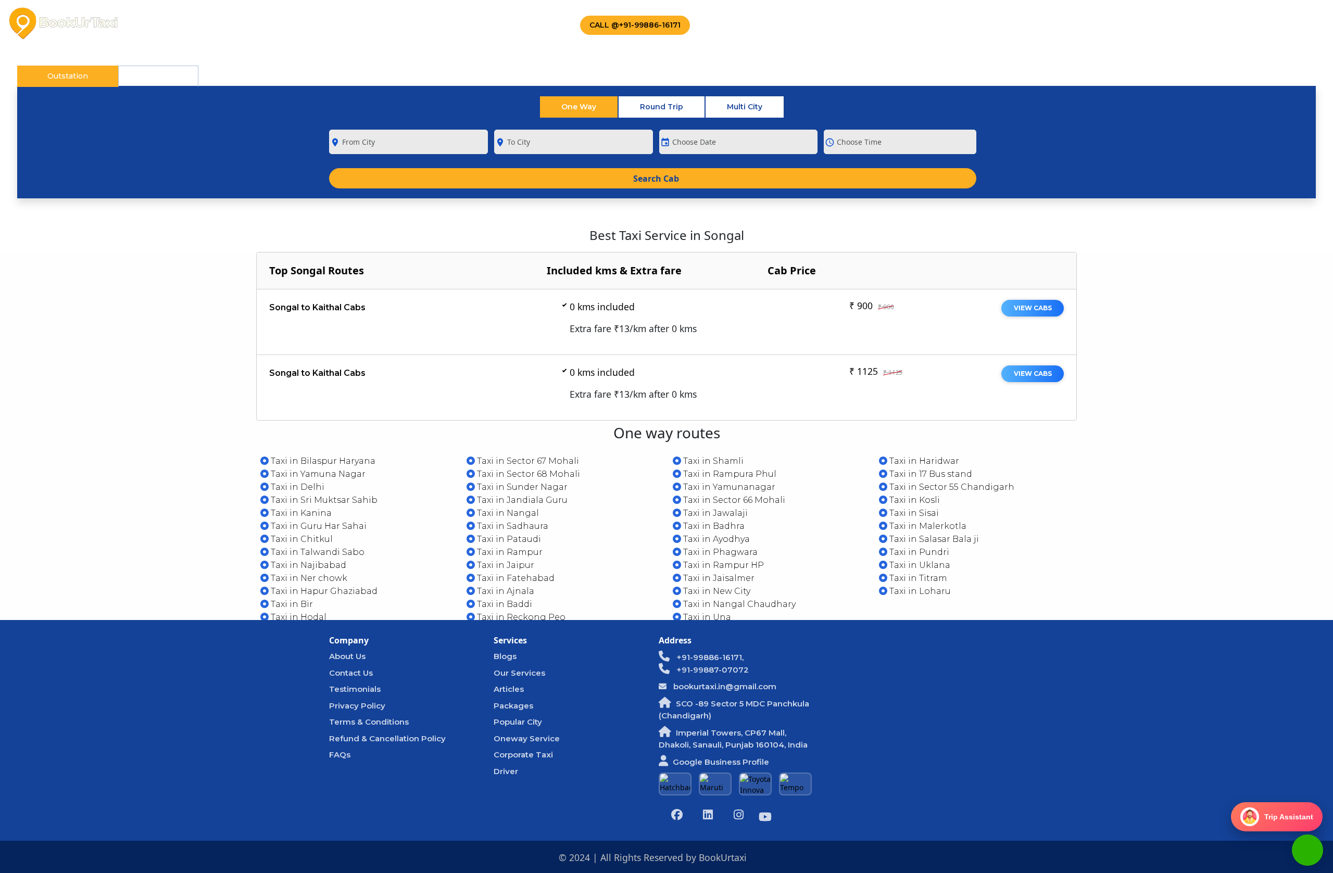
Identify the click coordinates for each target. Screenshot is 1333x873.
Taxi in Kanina (300, 513)
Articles (509, 689)
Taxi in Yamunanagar (728, 487)
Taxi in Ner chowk (308, 578)
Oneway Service (527, 738)
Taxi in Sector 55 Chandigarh (950, 487)
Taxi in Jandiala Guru (521, 500)
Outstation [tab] (67, 76)
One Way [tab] (578, 106)
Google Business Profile (721, 762)
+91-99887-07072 (711, 670)
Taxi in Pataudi (508, 539)
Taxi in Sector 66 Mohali (733, 500)
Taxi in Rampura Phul (728, 474)
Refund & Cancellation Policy (387, 738)
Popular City (518, 722)
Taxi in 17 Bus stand (929, 474)
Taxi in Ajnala (504, 591)
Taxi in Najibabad (307, 565)
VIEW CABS (1033, 308)
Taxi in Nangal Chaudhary (738, 604)
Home (158, 23)
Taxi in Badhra (713, 526)
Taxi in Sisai (913, 513)
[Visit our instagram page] (738, 816)
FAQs (339, 755)
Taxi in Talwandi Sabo (316, 552)
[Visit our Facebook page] (676, 816)
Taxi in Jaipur (504, 565)
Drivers (450, 23)
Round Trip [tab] (661, 106)
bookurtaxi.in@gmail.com (723, 686)
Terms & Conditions (369, 722)
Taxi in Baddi (503, 604)
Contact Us (523, 23)
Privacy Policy (357, 706)
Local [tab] (158, 76)
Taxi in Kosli (913, 500)
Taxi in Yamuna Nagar (317, 474)
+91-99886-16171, (709, 657)
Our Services (519, 673)
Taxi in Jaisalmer (717, 578)
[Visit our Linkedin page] (707, 816)
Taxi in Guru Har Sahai (318, 526)
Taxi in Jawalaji (714, 513)
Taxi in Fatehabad (515, 578)
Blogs (505, 656)
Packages (284, 23)
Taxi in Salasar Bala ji (933, 539)
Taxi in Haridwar (923, 461)
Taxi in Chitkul (301, 539)
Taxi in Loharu (919, 591)
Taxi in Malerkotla (926, 526)
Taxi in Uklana (918, 565)
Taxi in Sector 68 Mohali (527, 474)
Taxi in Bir (291, 604)
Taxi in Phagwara (719, 552)
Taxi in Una (706, 617)
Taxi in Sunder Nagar (521, 487)
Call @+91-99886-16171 (635, 25)
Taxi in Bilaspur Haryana (322, 461)
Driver (506, 771)
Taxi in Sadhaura (511, 526)
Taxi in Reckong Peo (520, 617)
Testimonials (355, 689)
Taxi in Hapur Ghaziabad (323, 591)
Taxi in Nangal (507, 513)
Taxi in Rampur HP (722, 565)
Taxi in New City (715, 591)
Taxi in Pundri (918, 552)
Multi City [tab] (744, 106)
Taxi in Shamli (712, 461)
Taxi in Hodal (297, 617)
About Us (212, 23)
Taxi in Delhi (296, 487)
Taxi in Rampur (509, 552)
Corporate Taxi (369, 23)
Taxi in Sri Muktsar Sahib (323, 500)
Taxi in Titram (917, 578)
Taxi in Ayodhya (715, 539)
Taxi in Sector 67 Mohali (527, 461)
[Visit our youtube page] (765, 818)
